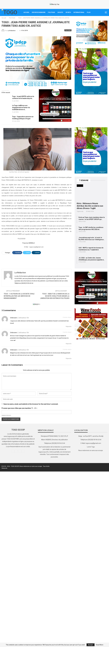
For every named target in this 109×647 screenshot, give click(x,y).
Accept (90, 645)
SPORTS (68, 12)
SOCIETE (60, 12)
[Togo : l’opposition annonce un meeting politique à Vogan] (6, 119)
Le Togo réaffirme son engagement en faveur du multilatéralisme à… (21, 107)
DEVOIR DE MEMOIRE (38, 12)
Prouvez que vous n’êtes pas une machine (16, 408)
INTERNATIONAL (78, 12)
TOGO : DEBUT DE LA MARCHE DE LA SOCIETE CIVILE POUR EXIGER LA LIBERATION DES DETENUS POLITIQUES (54, 296)
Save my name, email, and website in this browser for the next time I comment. (31, 404)
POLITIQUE (51, 12)
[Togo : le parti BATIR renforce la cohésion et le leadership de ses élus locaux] (6, 98)
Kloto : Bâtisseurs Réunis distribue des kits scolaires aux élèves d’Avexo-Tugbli (90, 205)
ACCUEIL (26, 12)
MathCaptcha (8, 415)
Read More (99, 645)
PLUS (88, 12)
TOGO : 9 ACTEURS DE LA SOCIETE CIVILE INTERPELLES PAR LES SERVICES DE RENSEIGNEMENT (19, 296)
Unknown (13, 318)
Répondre (68, 326)
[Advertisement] (36, 261)
